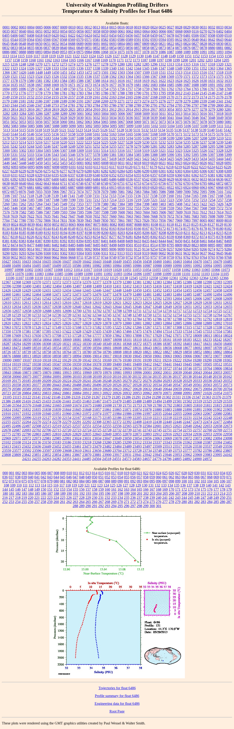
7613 (211, 212)
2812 (228, 105)
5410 (47, 159)
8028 (23, 224)
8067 (88, 224)
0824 (187, 44)
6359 (170, 175)
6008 (105, 163)
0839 (55, 48)
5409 (39, 159)
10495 (36, 266)
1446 (31, 72)
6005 (96, 163)
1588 (96, 81)
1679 (129, 85)
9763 (195, 257)
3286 (39, 114)
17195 (107, 327)
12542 (46, 298)
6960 (195, 187)
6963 (203, 187)
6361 (187, 175)
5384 (129, 155)
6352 (113, 175)
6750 (113, 183)
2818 (47, 109)
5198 (162, 138)
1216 (14, 64)
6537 (137, 179)
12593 (167, 298)
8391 (55, 241)
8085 (121, 224)
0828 (203, 44)
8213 (203, 233)
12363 (193, 278)
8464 (211, 241)
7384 (121, 204)
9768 (228, 257)
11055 (156, 270)
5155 (47, 134)
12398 (16, 286)
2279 (187, 101)
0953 (63, 52)
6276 (55, 171)
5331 (14, 155)
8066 (80, 224)
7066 (55, 192)
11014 (78, 270)
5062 (80, 122)
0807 (137, 44)
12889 (207, 323)
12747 (117, 315)
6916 (121, 187)
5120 (54, 130)
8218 (14, 237)
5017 (211, 114)
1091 (203, 52)
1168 (96, 60)
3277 (195, 109)
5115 (22, 130)
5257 (121, 146)
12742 (86, 315)
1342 (129, 68)
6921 (162, 187)
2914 (129, 109)
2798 (203, 105)
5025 (39, 118)
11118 (85, 278)
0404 (228, 31)
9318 (137, 253)
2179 (6, 101)
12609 (227, 298)
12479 (127, 294)
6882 (39, 187)
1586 (80, 81)
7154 (121, 196)
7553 (137, 208)
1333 (55, 68)
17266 (137, 327)
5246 (47, 146)
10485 (227, 261)
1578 (14, 81)
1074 (113, 52)
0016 (121, 27)
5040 (162, 118)
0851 (88, 48)
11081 (29, 274)
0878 (203, 48)
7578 (14, 212)
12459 (227, 290)
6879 (22, 187)
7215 (121, 200)
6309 (228, 171)
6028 (219, 163)
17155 (66, 327)
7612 (203, 212)
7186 (39, 200)
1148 (164, 56)
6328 (30, 175)
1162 (48, 60)
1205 (225, 60)
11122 (104, 278)
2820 (63, 109)
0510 (228, 35)
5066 (113, 122)
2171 (178, 97)
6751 (121, 183)
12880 (127, 323)
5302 (22, 151)
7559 (170, 208)
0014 (104, 27)
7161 (178, 196)
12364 (203, 278)
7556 (145, 208)
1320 (219, 64)
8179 (211, 229)
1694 (6, 89)
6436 (80, 179)
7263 (30, 204)
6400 (55, 179)
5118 (38, 130)
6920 (154, 187)
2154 (47, 97)
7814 (55, 220)
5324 (187, 151)
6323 (22, 175)
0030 (195, 27)
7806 (47, 220)
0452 (96, 35)
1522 (22, 77)
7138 (47, 196)
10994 (207, 266)
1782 (71, 93)
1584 (63, 81)
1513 (178, 72)
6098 (55, 167)
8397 (96, 241)
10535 (66, 266)
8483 (63, 245)
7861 (121, 220)
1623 (170, 81)
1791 (145, 93)
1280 (121, 64)
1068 (104, 52)
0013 (96, 27)
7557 (154, 208)
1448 (39, 72)
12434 (66, 290)
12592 (157, 298)
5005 (113, 114)
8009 (219, 220)
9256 (162, 249)
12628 (187, 303)
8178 (203, 229)
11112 (57, 278)
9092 (88, 249)
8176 (195, 229)
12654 (217, 307)
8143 (39, 229)
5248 (63, 146)
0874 (170, 48)
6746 (80, 183)
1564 (129, 77)
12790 (187, 319)
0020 (145, 27)
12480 (137, 294)
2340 (211, 101)
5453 (63, 163)
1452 (72, 72)
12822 (26, 323)
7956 (162, 220)
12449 (127, 290)
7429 (228, 204)
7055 (39, 192)
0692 (104, 44)
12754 (177, 315)
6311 (14, 175)
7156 (137, 196)
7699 (219, 216)
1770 (6, 93)
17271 (157, 327)
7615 (228, 212)
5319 (145, 151)
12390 (207, 282)
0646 (14, 44)
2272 (129, 101)
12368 (16, 282)
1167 (88, 60)
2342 (228, 101)
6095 (31, 167)
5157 (63, 134)
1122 (76, 56)
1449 (47, 72)
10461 (167, 261)
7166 (203, 196)
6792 (178, 183)
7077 (88, 192)
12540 (26, 298)
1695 (14, 89)
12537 (16, 298)
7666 (145, 216)
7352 (71, 204)
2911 (104, 109)
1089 (187, 52)
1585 (71, 81)
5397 (211, 155)
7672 (170, 216)
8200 (105, 233)
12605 (187, 298)
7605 (154, 212)
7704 (6, 220)
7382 (113, 204)
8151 (80, 229)
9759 (170, 257)
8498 (113, 245)
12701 (87, 311)
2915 (137, 109)
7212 (96, 200)
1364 (219, 68)
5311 (96, 151)
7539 (80, 208)
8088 (138, 224)
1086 (162, 52)
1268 (30, 64)
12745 (107, 315)
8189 (39, 233)
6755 (154, 183)
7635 (47, 216)
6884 (55, 187)
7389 (129, 204)
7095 (203, 192)
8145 (55, 229)
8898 (228, 245)
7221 (154, 200)
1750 (71, 89)
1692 (219, 85)
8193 (55, 233)
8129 (219, 224)
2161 (96, 97)
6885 (63, 187)
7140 (63, 196)
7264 (39, 204)
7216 (129, 200)
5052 (14, 122)
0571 (88, 40)
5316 (121, 151)
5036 (129, 118)
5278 (129, 146)
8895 (211, 245)
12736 (56, 315)
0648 (22, 44)
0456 (129, 35)
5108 (203, 126)
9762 (187, 257)
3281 (228, 109)
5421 (137, 159)
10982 (96, 266)
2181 (22, 101)
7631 (39, 216)
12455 (187, 290)
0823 (178, 44)
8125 (195, 224)
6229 (22, 171)
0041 (31, 31)
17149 (56, 327)
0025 (162, 27)
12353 (143, 278)
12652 (197, 307)
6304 (187, 171)
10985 (127, 266)
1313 (170, 64)
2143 (187, 93)
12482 (157, 294)
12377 (96, 282)
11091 (98, 274)
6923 (178, 187)
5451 (47, 163)
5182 (39, 138)
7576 (6, 212)
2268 (96, 101)
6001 (80, 163)
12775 (56, 319)
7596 (88, 212)
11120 (94, 278)
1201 (192, 60)
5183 (47, 138)
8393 (71, 241)
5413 (71, 159)
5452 (55, 163)
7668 (154, 216)
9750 (121, 257)
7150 (88, 196)
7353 (80, 204)
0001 (6, 27)
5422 (145, 159)
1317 (203, 64)
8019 (6, 224)
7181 (227, 196)
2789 (137, 105)
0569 (71, 40)
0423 (80, 35)
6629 (170, 179)
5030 (80, 118)
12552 (107, 298)
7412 (187, 204)
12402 (46, 286)
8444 (162, 241)
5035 (121, 118)
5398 (219, 155)
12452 (157, 290)
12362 (183, 278)
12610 (6, 303)
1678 (121, 85)
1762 (170, 89)
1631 (211, 81)
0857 (137, 48)
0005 (39, 27)
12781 (107, 319)
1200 (184, 60)
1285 (145, 64)
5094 (105, 126)
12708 (117, 311)
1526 (55, 77)
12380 (127, 282)
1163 (56, 60)
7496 (47, 208)
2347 (39, 105)
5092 (88, 126)
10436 (56, 261)
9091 (80, 249)
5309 (80, 151)
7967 (170, 220)
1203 (209, 60)
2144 (195, 93)
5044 (178, 118)
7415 (195, 204)
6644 (55, 183)
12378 (107, 282)
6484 (96, 179)
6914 (104, 187)
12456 (197, 290)
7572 (219, 208)
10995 (217, 266)
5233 (170, 142)
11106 (10, 278)
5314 (104, 151)
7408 (178, 204)
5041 (170, 118)
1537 (96, 77)
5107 (195, 126)
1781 (63, 93)
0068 (179, 31)
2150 (14, 97)
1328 (47, 68)
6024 (187, 163)
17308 (177, 327)
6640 (22, 183)
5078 (203, 122)
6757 (170, 183)
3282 (6, 114)
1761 (162, 89)
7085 (154, 192)
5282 (162, 146)
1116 (29, 56)
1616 (121, 81)
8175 (187, 229)
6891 (96, 187)
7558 (162, 208)
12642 (96, 307)
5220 (63, 142)
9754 (137, 257)
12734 (46, 315)
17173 (86, 327)
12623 (137, 303)
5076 (187, 122)
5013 (178, 114)
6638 (6, 183)
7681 (187, 216)
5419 (121, 159)
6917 (129, 187)
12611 (16, 303)
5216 (39, 142)
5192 (113, 138)
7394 (137, 204)
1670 (63, 85)
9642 (211, 253)
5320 (154, 151)
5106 (187, 126)
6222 (194, 167)
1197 (160, 60)
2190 (71, 101)
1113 (5, 56)
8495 (96, 245)
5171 (178, 134)
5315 (113, 151)
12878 (107, 323)
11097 (147, 274)
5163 (113, 134)
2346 (30, 105)
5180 (22, 138)
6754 (145, 183)
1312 (162, 64)
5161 (96, 134)
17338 (217, 327)
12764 (217, 315)
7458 (22, 208)
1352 (203, 68)
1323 (14, 68)
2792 (162, 105)
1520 (6, 77)
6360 (178, 175)
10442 (86, 261)
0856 (129, 48)
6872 (219, 183)
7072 (71, 192)
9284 (228, 249)
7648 (80, 216)
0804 (121, 44)
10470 (197, 261)
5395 (195, 155)
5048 (211, 118)
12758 (207, 315)
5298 (219, 146)
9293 (22, 253)
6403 (71, 179)
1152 (196, 56)
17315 (187, 327)
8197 (80, 233)
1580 (30, 81)
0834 (22, 48)
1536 (88, 77)
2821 (72, 109)
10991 (187, 266)
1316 (195, 64)
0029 (187, 27)
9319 (145, 253)
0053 (55, 31)
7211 (88, 200)
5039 (154, 118)
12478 (117, 294)
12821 (16, 323)
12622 (127, 303)
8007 (211, 220)
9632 (187, 253)
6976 (22, 192)
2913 (121, 109)
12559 (127, 298)
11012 (68, 270)
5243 (22, 146)
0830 (219, 44)
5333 (30, 155)
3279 (211, 109)
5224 (96, 142)
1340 (113, 68)
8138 (14, 229)
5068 (129, 122)
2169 (162, 97)
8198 (88, 233)
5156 (55, 134)
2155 (55, 97)
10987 (147, 266)
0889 (30, 52)
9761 (178, 257)
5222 (80, 142)
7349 (63, 204)
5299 (228, 146)
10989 (167, 266)
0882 (228, 48)
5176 (219, 134)
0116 (195, 31)
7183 (14, 200)
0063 (137, 31)
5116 (30, 130)
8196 (72, 233)
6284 (121, 171)
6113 (96, 167)
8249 (71, 237)
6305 (195, 171)
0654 (63, 44)
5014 (187, 114)
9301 (55, 253)
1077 (137, 52)
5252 (96, 146)
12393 (217, 282)
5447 (14, 163)
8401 (104, 241)
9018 (47, 249)
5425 (170, 159)
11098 (157, 274)
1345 (145, 68)
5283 (170, 146)
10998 (19, 270)
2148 (228, 93)
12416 (157, 286)
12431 (46, 290)
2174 (203, 97)
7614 (219, 212)
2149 (6, 97)
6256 (39, 171)
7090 (187, 192)
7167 (211, 196)
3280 (219, 109)
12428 (16, 290)
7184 (22, 200)
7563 (178, 208)
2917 (154, 109)
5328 (219, 151)
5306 (55, 151)
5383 (121, 155)
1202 (201, 60)
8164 (121, 229)
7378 (96, 204)
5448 (22, 163)
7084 (145, 192)
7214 (113, 200)
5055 (30, 122)
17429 (86, 331)
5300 (6, 151)
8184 (14, 233)
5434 (203, 159)
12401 (36, 286)
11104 (215, 274)
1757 (129, 89)
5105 (179, 126)
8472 (6, 245)
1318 (211, 64)
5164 (121, 134)
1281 (129, 64)
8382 (14, 241)
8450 (178, 241)
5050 (228, 118)
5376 (80, 155)
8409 (129, 241)
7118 (30, 196)
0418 (39, 35)
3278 (203, 109)
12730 (26, 315)
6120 (129, 167)
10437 (66, 261)
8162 (104, 229)
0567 (55, 40)
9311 (104, 253)
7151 (96, 196)
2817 (39, 109)
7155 (129, 196)
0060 (113, 31)
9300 (47, 253)
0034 (228, 27)
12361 (173, 278)
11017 (87, 270)
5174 (203, 134)
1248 (22, 64)
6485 (104, 179)
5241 (6, 146)
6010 (113, 163)
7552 (129, 208)
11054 (146, 270)
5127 (112, 130)
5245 (39, 146)
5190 (96, 138)
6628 (162, 179)
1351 (195, 68)
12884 (167, 323)
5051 (6, 122)
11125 (114, 278)
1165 (72, 60)
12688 (46, 311)
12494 (217, 294)
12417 (167, 286)
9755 (145, 257)
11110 (39, 278)
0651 (47, 44)
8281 (129, 237)
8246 (63, 237)
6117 (112, 167)
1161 (40, 60)
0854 (113, 48)
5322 (170, 151)
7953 (154, 220)
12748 (127, 315)
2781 (71, 105)
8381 (6, 241)
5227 (121, 142)
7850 (104, 220)
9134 (145, 249)
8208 (162, 233)
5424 (162, 159)
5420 (129, 159)
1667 (39, 85)
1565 (137, 77)
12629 (197, 303)
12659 (36, 311)
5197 (154, 138)
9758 (162, 257)
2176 (219, 97)
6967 (211, 187)
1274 (71, 64)
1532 (63, 77)
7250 (178, 200)
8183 (6, 233)
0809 (145, 44)
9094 (96, 249)
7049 (30, 192)
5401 (14, 159)
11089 (78, 274)
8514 (154, 245)
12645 (127, 307)
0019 (137, 27)
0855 (121, 48)
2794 (170, 105)
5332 (22, 155)
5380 (104, 155)
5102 (154, 126)
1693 (228, 85)
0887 (14, 52)
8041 (39, 224)
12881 (137, 323)
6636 (219, 179)
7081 (121, 192)
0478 (170, 35)
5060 (63, 122)
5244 (30, 146)
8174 (178, 229)
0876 (187, 48)
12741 (76, 315)
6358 (162, 175)
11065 (205, 270)
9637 (203, 253)
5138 (194, 130)
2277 (170, 101)
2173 (195, 97)
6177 (145, 167)
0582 (104, 40)
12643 (107, 307)
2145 (203, 93)
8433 (137, 241)
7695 (203, 216)
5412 (63, 159)
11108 (29, 278)
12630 (207, 303)
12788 (177, 319)
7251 (187, 200)
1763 (178, 89)
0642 (211, 40)
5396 (203, 155)
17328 (207, 327)
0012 (88, 27)
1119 (52, 56)
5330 (6, 155)
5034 (113, 118)
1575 (219, 77)
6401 (63, 179)
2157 (71, 97)
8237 (47, 237)
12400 (26, 286)
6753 (137, 183)
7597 (96, 212)
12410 (107, 286)
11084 (49, 274)
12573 (137, 298)
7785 (30, 220)
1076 (129, 52)
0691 (96, 44)
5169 (162, 134)
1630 (203, 81)
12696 (67, 311)
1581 (39, 81)
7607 (170, 212)
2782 (80, 105)
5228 (129, 142)
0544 (14, 40)
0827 (195, 44)
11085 (58, 274)
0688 (71, 44)
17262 (127, 327)
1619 (145, 81)
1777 (30, 93)
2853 (80, 109)
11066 (215, 270)
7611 (195, 212)
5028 (63, 118)
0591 (137, 40)
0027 (170, 27)
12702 (97, 311)
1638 (30, 85)
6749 (104, 183)
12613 (36, 303)
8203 (121, 233)
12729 (16, 315)
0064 (146, 31)
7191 (80, 200)
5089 (64, 126)
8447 (170, 241)
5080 (219, 122)
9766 (219, 257)
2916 (145, 109)
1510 (154, 72)
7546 (96, 208)
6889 (88, 187)
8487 (88, 245)
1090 (195, 52)
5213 (14, 142)
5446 (6, 163)
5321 (162, 151)
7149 (79, 196)
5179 (14, 138)
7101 (219, 192)
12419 (187, 286)
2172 (187, 97)
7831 (63, 220)
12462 (26, 294)
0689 (80, 44)
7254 (211, 200)
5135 (169, 130)
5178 (6, 138)
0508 (211, 35)
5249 (71, 146)
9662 (55, 257)
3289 (63, 114)
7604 (146, 212)
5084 (23, 126)
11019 (107, 270)
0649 (30, 44)
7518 (63, 208)
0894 (47, 52)
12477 (107, 294)
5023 (22, 118)
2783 (88, 105)
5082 (6, 126)
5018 (219, 114)
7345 (55, 204)
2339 (203, 101)
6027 (211, 163)
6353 (121, 175)
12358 (153, 278)
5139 (202, 130)
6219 (178, 167)
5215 (30, 142)
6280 (88, 171)
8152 (88, 229)
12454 (177, 290)
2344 (14, 105)
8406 (113, 241)
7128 (38, 196)
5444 (219, 159)
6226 (227, 167)
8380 (228, 237)
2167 (145, 97)
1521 (14, 77)
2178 (228, 97)
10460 (157, 261)
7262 (22, 204)
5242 (14, 146)
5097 (121, 126)
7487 (39, 208)
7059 (47, 192)
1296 (154, 64)
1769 (228, 89)
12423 (217, 286)
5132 (145, 130)
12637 (46, 307)
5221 (71, 142)
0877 (195, 48)
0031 (203, 27)
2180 (14, 101)
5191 (105, 138)
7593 (63, 212)
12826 (66, 323)
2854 (88, 109)
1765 (195, 89)
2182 (30, 101)
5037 (137, 118)
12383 (157, 282)
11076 (19, 274)
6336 (63, 175)
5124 (87, 130)
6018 (137, 163)
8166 (137, 229)
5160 (88, 134)
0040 (22, 31)
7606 (162, 212)
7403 (162, 204)
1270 (39, 64)
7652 (96, 216)
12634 (16, 307)
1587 (88, 81)
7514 (55, 208)
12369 (26, 282)
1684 (162, 85)
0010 (72, 27)
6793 (187, 183)
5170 (170, 134)
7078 (96, 192)
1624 (178, 81)
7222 (162, 200)
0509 (219, 35)
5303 (31, 151)
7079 (104, 192)
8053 (64, 224)
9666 (63, 257)
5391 (178, 155)
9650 (6, 257)
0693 (113, 44)
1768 (219, 89)
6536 (129, 179)
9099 (121, 249)
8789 (162, 245)
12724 (207, 311)
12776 (66, 319)
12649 (167, 307)
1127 (116, 56)
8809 (178, 245)
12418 (177, 286)
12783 (127, 319)
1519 (228, 72)
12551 (96, 298)
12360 (163, 278)
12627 (177, 303)
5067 (121, 122)
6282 (104, 171)
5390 (170, 155)
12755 (187, 315)
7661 (121, 216)
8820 (187, 245)
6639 (14, 183)
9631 (178, 253)
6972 (6, 192)
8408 (121, 241)
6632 (195, 179)
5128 (120, 130)
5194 (129, 138)
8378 (219, 237)
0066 (162, 31)
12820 (6, 323)
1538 (104, 77)
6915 (113, 187)
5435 (211, 159)
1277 (96, 64)
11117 (76, 278)
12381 (137, 282)
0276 (211, 31)
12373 (66, 282)
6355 (137, 175)
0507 (203, 35)
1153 (204, 56)
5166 (137, 134)
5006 (121, 114)
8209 (170, 233)
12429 (26, 290)
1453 (80, 72)
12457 (207, 290)
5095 (113, 126)
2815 (22, 109)
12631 (217, 303)
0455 (121, 35)
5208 (203, 138)
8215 (219, 233)
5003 (96, 114)
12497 (6, 298)
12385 (177, 282)
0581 (96, 40)
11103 (205, 274)
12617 (76, 303)
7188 (55, 200)
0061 (121, 31)
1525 (47, 77)
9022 (55, 249)
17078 (26, 327)
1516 (203, 72)
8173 (170, 229)
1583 (55, 81)
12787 (167, 319)
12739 (66, 315)
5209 (211, 138)
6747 (88, 183)
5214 (22, 142)
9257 (170, 249)
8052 (55, 224)
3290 (72, 114)
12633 (6, 307)
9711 (80, 257)
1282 (137, 64)
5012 (170, 114)
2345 (22, 105)
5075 (178, 122)
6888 (80, 187)
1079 (154, 52)
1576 (228, 77)
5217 (47, 142)
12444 (76, 290)
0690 (88, 44)
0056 (80, 31)
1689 (203, 85)
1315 (187, 64)
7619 (14, 216)
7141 (71, 196)
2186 (39, 101)
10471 (207, 261)
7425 (211, 204)
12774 (46, 319)
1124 (92, 56)
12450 (137, 290)
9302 (63, 253)
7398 (145, 204)
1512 (170, 72)
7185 (31, 200)
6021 (162, 163)
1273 (63, 64)
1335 (71, 68)
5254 (104, 146)
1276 (88, 64)
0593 (154, 40)
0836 (39, 48)
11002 (28, 270)
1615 (113, 81)
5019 (228, 114)
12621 (117, 303)
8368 (178, 237)
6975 (14, 192)
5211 (228, 138)
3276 (187, 109)
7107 (14, 196)
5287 (195, 146)
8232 (39, 237)
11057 (166, 270)
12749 (137, 315)
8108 (154, 224)
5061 (71, 122)
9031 (63, 249)
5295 (211, 146)
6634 (211, 179)
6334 (47, 175)
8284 (137, 237)
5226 (113, 142)
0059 (105, 31)
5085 (31, 126)
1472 (88, 72)
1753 (96, 89)
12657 (16, 311)
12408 (87, 286)
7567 (195, 208)
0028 (178, 27)
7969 (178, 220)
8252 (80, 237)
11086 (68, 274)
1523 (30, 77)
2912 (113, 109)
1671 (71, 85)
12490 (207, 294)
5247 (55, 146)
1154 (212, 56)
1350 (187, 68)
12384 (167, 282)
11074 (9, 274)
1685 (170, 85)
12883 (157, 323)
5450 (39, 163)
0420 (55, 35)
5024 (30, 118)
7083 (137, 192)
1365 (228, 68)
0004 (31, 27)
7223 (170, 200)
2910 (96, 109)
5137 (186, 130)
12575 (147, 298)
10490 (16, 266)
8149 (71, 229)
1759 (145, 89)
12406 (67, 286)
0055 (72, 31)
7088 (170, 192)
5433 (195, 159)
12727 (227, 311)
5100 (138, 126)
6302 (170, 171)
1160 (32, 60)
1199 (176, 60)
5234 (178, 142)
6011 (121, 163)
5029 (71, 118)
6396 (39, 179)
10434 (36, 261)
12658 (26, 311)
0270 (203, 31)
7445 (6, 208)
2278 (178, 101)
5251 (88, 146)
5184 (55, 138)
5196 (146, 138)
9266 (203, 249)
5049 (219, 118)
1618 (137, 81)
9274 (211, 249)
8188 (31, 233)
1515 (195, 72)
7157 (145, 196)
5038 (145, 118)
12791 (197, 319)
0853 (104, 48)
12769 (16, 319)
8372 (195, 237)
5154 (39, 134)
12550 (86, 298)
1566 (145, 77)
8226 (30, 237)
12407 (77, 286)
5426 (178, 159)
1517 (211, 72)
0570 (80, 40)
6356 (145, 175)
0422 (71, 35)
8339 (170, 237)
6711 (63, 183)
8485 (72, 245)
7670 (162, 216)
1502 (113, 72)
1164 (64, 60)
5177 (228, 134)
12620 (107, 303)
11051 (127, 270)
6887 (71, 187)
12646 (137, 307)
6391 (6, 179)
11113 (66, 278)
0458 (145, 35)
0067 (170, 31)
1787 (113, 93)
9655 (22, 257)
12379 (117, 282)
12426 (6, 290)
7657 (104, 216)
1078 (145, 52)
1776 (22, 93)
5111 (220, 126)
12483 (167, 294)
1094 (228, 52)
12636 (36, 307)
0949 (55, 52)
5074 (170, 122)
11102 (195, 274)
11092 (108, 274)
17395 (46, 331)
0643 (219, 40)
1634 (6, 85)
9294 (31, 253)
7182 (6, 200)
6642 (39, 183)
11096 (137, 274)
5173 (195, 134)
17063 (6, 327)
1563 (121, 77)
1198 (168, 60)
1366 (6, 72)
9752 (129, 257)
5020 (6, 118)
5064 (96, 122)
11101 (186, 274)
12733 (36, 315)
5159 (80, 134)
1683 (154, 85)
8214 (211, 233)
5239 (219, 142)
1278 (104, 64)
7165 (195, 196)
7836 (71, 220)
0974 (71, 52)
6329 (39, 175)
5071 (145, 122)
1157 (8, 60)
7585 (31, 212)
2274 (145, 101)
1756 (121, 89)
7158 (153, 196)
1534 (71, 77)
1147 (156, 56)
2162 (104, 97)
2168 (154, 97)
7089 (178, 192)
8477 (31, 245)
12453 (167, 290)
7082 (129, 192)
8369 (187, 237)
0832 (6, 48)
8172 (162, 229)
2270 (113, 101)
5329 (228, 151)
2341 (219, 101)
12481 (147, 294)
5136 (178, 130)
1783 (80, 93)
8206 (146, 233)
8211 (187, 233)
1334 (63, 68)
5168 (154, 134)
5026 (47, 118)
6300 (154, 171)
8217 (6, 237)
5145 (22, 134)
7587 (47, 212)
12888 (197, 323)
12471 (56, 294)
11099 (166, 274)
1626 (195, 81)
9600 (154, 253)
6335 (55, 175)
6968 (219, 187)
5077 (195, 122)
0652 (55, 44)
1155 (220, 56)
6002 (88, 163)
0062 (129, 31)
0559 (22, 40)
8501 (129, 245)
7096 (211, 192)
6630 (178, 179)
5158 (71, 134)
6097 (47, 167)
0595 (170, 40)
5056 (39, 122)
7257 (219, 200)
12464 (36, 294)
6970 (228, 187)
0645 (6, 44)
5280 (145, 146)
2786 (113, 105)
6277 (63, 171)
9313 (121, 253)
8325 (162, 237)
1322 (6, 68)
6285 (129, 171)
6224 (211, 167)
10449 (117, 261)
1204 (217, 60)
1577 (6, 81)
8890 (203, 245)
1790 (137, 93)
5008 (137, 114)
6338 (80, 175)
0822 (170, 44)
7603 (137, 212)
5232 (162, 142)
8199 (96, 233)
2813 (6, 109)
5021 (14, 118)
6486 (113, 179)
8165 (129, 229)
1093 (219, 52)
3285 (31, 114)
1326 (30, 68)
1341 (121, 68)
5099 (129, 126)
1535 (80, 77)
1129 (132, 56)
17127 (46, 327)
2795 (178, 105)
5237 (203, 142)
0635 (187, 40)
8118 (170, 224)
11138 (123, 278)
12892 (217, 323)
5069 (137, 122)
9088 (71, 249)
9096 (113, 249)
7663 (129, 216)
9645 (219, 253)
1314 (178, 64)
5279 (137, 146)
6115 (104, 167)
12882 (147, 323)
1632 (219, 81)
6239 (30, 171)
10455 (127, 261)
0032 (211, 27)
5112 (227, 126)
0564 (30, 40)
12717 (177, 311)
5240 (228, 142)
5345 (63, 155)
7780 (22, 220)
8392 (63, 241)
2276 (162, 101)
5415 (88, 159)
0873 (162, 48)
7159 (162, 196)
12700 (77, 311)
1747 (47, 89)
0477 (162, 35)
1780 (55, 93)
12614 (46, 303)
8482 (55, 245)
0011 (80, 27)
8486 (80, 245)
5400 (6, 159)
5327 (211, 151)
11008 (58, 270)
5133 (153, 130)
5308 (72, 151)
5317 (129, 151)
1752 (88, 89)
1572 (195, 77)
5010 (154, 114)
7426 (219, 204)
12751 (157, 315)
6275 (47, 171)
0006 (47, 27)
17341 (227, 327)
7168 (219, 196)
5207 (195, 138)
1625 (187, 81)
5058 (55, 122)
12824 (46, 323)
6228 (14, 171)
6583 (154, 179)
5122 (71, 130)
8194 (63, 233)
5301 (14, 151)
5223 (88, 142)
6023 (178, 163)
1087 (170, 52)
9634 (195, 253)
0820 (154, 44)
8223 (22, 237)
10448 (107, 261)
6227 (6, 171)
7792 (39, 220)
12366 (224, 278)
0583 (113, 40)
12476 (96, 294)
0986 (96, 52)
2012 (178, 93)
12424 (227, 286)
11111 (48, 278)
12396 (6, 286)
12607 (207, 298)
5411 (55, 159)
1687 (187, 85)
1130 (140, 56)
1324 (22, 68)
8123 (186, 224)
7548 (113, 208)
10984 (117, 266)
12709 (127, 311)
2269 (104, 101)
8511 (145, 245)
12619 (96, 303)
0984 (88, 52)
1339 (104, 68)
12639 (66, 307)
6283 (113, 171)
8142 (30, 229)
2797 (195, 105)
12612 (26, 303)
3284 (22, 114)
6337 (71, 175)
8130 (227, 224)
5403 (31, 159)
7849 (96, 220)
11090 (88, 274)
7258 (228, 200)
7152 (104, 196)
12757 (197, 315)
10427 (6, 261)
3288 (55, 114)
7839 (80, 220)
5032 (96, 118)
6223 (203, 167)
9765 (211, 257)
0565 (39, 40)
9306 (96, 253)
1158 (16, 60)
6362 (195, 175)
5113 (6, 130)
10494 (26, 266)
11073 (225, 270)
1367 (14, 72)
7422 (203, 204)
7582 (22, 212)
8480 (39, 245)
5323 (178, 151)
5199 (170, 138)
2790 (145, 105)
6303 (178, 171)
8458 (195, 241)
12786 (157, 319)
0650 (39, 44)
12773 (36, 319)
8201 (113, 233)
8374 (203, 237)
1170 (112, 60)
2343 (6, 105)
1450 (55, 72)
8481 (47, 245)
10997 (8, 270)
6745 (71, 183)
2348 (47, 105)
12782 (117, 319)
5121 (62, 130)
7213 (104, 200)
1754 (104, 89)
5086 (39, 126)
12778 (76, 319)
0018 (129, 27)
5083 (14, 126)
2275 (154, 101)
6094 (23, 167)
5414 (80, 159)
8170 (154, 229)
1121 (68, 56)
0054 (63, 31)
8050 (47, 224)
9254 (154, 249)
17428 (76, 331)
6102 (80, 167)
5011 (162, 114)
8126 (203, 224)
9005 (22, 249)
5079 (211, 122)
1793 (154, 93)
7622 (30, 216)
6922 (170, 187)
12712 (147, 311)
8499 (121, 245)
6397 (47, 179)
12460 (6, 294)
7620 (22, 216)
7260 (6, 204)
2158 (80, 97)
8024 (14, 224)
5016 (203, 114)
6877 (14, 187)
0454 (113, 35)
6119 (120, 167)
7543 (88, 208)
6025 (195, 163)
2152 (30, 97)
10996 (227, 266)
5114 (14, 130)
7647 (71, 216)
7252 (195, 200)
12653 (207, 307)
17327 (197, 327)
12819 (227, 319)
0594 (162, 40)
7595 (80, 212)
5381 (113, 155)
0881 (219, 48)
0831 (228, 44)
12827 (76, 323)
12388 (197, 282)
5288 (203, 146)
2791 (154, 105)
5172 (187, 134)
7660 (113, 216)
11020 (117, 270)
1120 (60, 56)
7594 (72, 212)
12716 (167, 311)
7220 (145, 200)
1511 (162, 72)
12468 (46, 294)
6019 (145, 163)
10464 (187, 261)
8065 (72, 224)
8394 (80, 241)
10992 (197, 266)
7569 (211, 208)
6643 (47, 183)
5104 (171, 126)
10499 (56, 266)
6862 (211, 183)
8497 (105, 245)
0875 (178, 48)
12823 (36, 323)
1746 (39, 89)
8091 (146, 224)
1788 (121, 93)
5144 (14, 134)
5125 (95, 130)
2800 (219, 105)
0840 (63, 48)
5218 (55, 142)
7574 (228, 208)
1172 (128, 60)
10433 (26, 261)
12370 (36, 282)
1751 (80, 89)
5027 (55, 118)
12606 (197, 298)
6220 (186, 167)
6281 (96, 171)
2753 (55, 105)
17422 (66, 331)
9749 (113, 257)
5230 (145, 142)
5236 (195, 142)
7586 (39, 212)
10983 (107, 266)
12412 (127, 286)
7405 (170, 204)
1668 (47, 85)
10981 (86, 266)
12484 (177, 294)
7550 (121, 208)
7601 (129, 212)
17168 (76, 327)
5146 (30, 134)
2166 (137, 97)
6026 (203, 163)
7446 (14, 208)
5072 (154, 122)
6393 (22, 179)
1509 (146, 72)
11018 (97, 270)
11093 (117, 274)
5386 (145, 155)
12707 (107, 311)
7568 (203, 208)
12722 (187, 311)
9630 (170, 253)
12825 (56, 323)
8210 (179, 233)
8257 (104, 237)
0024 (154, 27)
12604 (177, 298)
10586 (76, 266)
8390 (47, 241)
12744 (96, 315)
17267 (147, 327)
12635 (26, 307)
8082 (113, 224)
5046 (195, 118)
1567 (154, 77)
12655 (227, 307)
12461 (16, 294)
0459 (154, 35)
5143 (6, 134)
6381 (211, 175)
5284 (178, 146)
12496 (227, 294)
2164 (121, 97)
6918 (137, 187)
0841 (71, 48)
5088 (55, 126)
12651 (187, 307)
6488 (121, 179)
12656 (6, 311)
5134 (161, 130)
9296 (39, 253)
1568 (162, 77)
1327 (39, 68)
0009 (63, 27)
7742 (14, 220)
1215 (6, 64)
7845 (88, 220)
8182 (228, 229)
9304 (80, 253)
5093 (97, 126)
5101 (146, 126)
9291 (14, 253)
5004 (105, 114)
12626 (167, 303)
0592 (145, 40)
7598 (105, 212)
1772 (14, 93)
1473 (96, 72)
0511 (6, 40)
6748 (96, 183)
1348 (170, 68)
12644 (117, 307)
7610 (187, 212)
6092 (6, 167)
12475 (86, 294)
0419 (47, 35)
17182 (96, 327)
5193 (121, 138)
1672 (80, 85)
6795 (203, 183)
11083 (39, 274)
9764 (203, 257)
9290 (6, 253)
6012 (129, 163)
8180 (219, 229)
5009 (146, 114)
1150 (180, 56)
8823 (195, 245)
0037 (14, 31)
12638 (56, 307)
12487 (197, 294)
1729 (30, 89)
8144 (47, 229)
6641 (31, 183)
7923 (137, 220)
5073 (162, 122)
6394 (30, 179)
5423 (154, 159)
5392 (187, 155)
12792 (207, 319)
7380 (104, 204)
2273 (137, 101)
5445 (228, 159)
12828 (86, 323)
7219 (137, 200)
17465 (117, 331)
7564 (187, 208)
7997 (195, 220)
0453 (104, 35)
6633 (203, 179)
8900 (14, 249)
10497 (46, 266)
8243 (55, 237)
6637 (228, 179)
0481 (187, 35)
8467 (219, 241)
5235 (187, 142)
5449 (31, 163)
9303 (72, 253)
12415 (147, 286)
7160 (170, 196)
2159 (88, 97)
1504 (129, 72)
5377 (88, 155)
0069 (187, 31)
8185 (22, 233)
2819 (55, 109)
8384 (30, 241)
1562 (113, 77)
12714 (157, 311)
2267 (88, 101)
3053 (162, 109)
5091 (80, 126)
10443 (96, 261)
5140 (211, 130)
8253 (88, 237)
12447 (107, 290)
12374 (76, 282)
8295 (145, 237)
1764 (187, 89)
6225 (219, 167)
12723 (197, 311)
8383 (22, 241)
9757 (154, 257)
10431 (16, 261)
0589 (129, 40)
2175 (211, 97)
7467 (30, 208)
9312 (113, 253)
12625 (157, 303)
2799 (211, 105)
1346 (154, 68)
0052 (47, 31)
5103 (162, 126)
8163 (113, 229)
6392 (14, 179)
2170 (170, 97)
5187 (72, 138)
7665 (137, 216)
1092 (211, 52)
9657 (31, 257)
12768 (6, 319)
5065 (104, 122)
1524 (39, 77)
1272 (55, 64)
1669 (55, 85)
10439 (76, 261)
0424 (88, 35)
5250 (80, 146)
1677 (113, 85)
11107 (19, 278)
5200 (179, 138)
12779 (86, 319)
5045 (187, 118)
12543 (56, 298)
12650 (177, 307)
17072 (16, 327)
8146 (63, 229)
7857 (113, 220)
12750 (147, 315)
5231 (154, 142)
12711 (137, 311)
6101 (72, 167)
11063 (195, 270)
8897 (219, 245)
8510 (137, 245)
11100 (176, 274)
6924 (187, 187)
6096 (39, 167)
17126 (36, 327)
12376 (86, 282)
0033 (219, 27)
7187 (47, 200)
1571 (187, 77)
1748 (55, 89)
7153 (112, 196)
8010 (228, 220)
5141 (219, 130)
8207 (154, 233)
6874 (6, 187)
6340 (96, 175)
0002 (14, 27)
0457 (137, 35)
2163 (113, 97)
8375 (211, 237)
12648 (157, 307)
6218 (170, 167)
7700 (228, 216)
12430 (36, 290)
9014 (30, 249)
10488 (6, 266)
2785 (104, 105)
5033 (104, 118)
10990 (177, 266)
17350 (6, 331)
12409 (97, 286)
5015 (195, 114)
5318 (137, 151)
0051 (39, 31)
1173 (136, 60)
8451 (187, 241)
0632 (178, 40)
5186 (63, 138)
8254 (96, 237)
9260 (178, 249)
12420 (197, 286)
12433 (56, 290)
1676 (104, 85)
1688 (195, 85)
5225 (104, 142)
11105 (224, 274)
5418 (113, 159)
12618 (86, 303)
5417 (104, 159)
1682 (145, 85)
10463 (177, 261)
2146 (211, 93)
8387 (39, 241)
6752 (129, 183)
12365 (213, 278)
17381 (26, 331)
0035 (6, 31)
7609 (179, 212)
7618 (6, 216)
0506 (195, 35)
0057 (88, 31)
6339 (88, 175)
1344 (137, 68)
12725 (217, 311)
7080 (113, 192)
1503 (121, 72)
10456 (137, 261)
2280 (195, 101)
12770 (26, 319)
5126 (104, 130)
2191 (80, 101)
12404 (56, 286)
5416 (96, 159)
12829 (96, 323)
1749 (63, 89)
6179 (153, 167)
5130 (128, 130)
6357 (154, 175)
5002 (88, 114)
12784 (137, 319)
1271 (47, 64)
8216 (228, 233)
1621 (154, 81)
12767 (227, 315)
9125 (137, 249)
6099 (64, 167)
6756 (162, 183)
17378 (16, 331)
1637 (22, 85)
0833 (14, 48)
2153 (39, 97)
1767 (211, 89)
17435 (96, 331)
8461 (203, 241)
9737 (96, 257)
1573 (203, 77)
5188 (80, 138)
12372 (56, 282)
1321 (228, 64)
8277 (113, 237)
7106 (6, 196)
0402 (219, 31)
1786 (104, 93)
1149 (172, 56)
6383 (228, 175)
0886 (6, 52)
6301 (162, 171)
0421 (63, 35)
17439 (107, 331)
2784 (96, 105)
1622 (162, 81)
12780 (96, 319)
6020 (154, 163)
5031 (88, 118)
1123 (84, 56)
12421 (207, 286)
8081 (105, 224)
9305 (88, 253)
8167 (145, 229)
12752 (167, 315)
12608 (217, 298)
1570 (178, 77)
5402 (22, 159)
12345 (133, 278)
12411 (117, 286)
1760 (154, 89)
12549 (76, 298)
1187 (144, 60)
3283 (14, 114)
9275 (219, 249)
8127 (211, 224)
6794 (195, 183)
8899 (6, 249)
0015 (113, 27)
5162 (104, 134)
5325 (195, 151)
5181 (31, 138)
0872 (154, 48)
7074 (80, 192)
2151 (22, 97)
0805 (129, 44)
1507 (137, 72)
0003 (22, 27)
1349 (178, 68)
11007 (48, 270)
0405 (6, 35)
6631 (187, 179)
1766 (203, 89)
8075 (97, 224)
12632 (227, 303)
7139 (55, 196)
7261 (14, 204)
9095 (104, 249)
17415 (56, 331)
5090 (72, 126)
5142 (227, 130)
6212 (161, 167)
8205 (137, 233)
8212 (195, 233)
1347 (162, 68)
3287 (47, 114)
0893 (39, 52)
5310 (88, 151)
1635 (14, 85)
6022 (170, 163)
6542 (145, 179)
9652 (14, 257)
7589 (55, 212)
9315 (129, 253)
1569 (170, 77)
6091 (228, 163)
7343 (47, 204)
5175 (211, 134)
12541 (36, 298)
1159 (24, 60)
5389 (162, 155)
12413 (137, 286)
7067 (63, 192)
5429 (187, 159)
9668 (72, 257)
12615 (56, 303)
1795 (162, 93)
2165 (129, 97)
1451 (63, 72)
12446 (96, 290)
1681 (137, 85)
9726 (88, 257)
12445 (86, 290)
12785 (147, 319)
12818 (217, 319)
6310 (6, 175)
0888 (22, 52)
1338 (96, 68)
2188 (55, 101)
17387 (36, 331)
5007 (129, 114)
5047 (203, 118)
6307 (211, 171)
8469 (228, 241)
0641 (203, 40)
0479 (178, 35)
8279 (121, 237)
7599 (113, 212)
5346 (71, 155)
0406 (14, 35)
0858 (145, 48)
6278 (71, 171)
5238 (211, 142)
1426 (22, 72)
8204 (129, 233)
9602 (162, 253)
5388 (154, 155)
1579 (22, 81)
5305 (47, 151)
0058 (96, 31)
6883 (47, 187)
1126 (108, 56)
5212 (6, 142)
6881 (30, 187)
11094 (127, 274)
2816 (31, 109)
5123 (79, 130)
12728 (6, 315)
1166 (80, 60)
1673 (88, 85)
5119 (46, 130)
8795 (170, 245)
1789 (129, 93)
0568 (63, 40)
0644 (228, 40)
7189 (63, 200)
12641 (86, 307)
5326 (203, 151)
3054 (170, 109)
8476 (22, 245)
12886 (187, 323)
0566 (47, 40)
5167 (145, 134)
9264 (187, 249)
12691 (56, 311)
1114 (13, 56)
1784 (88, 93)
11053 (137, 270)
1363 (211, 68)
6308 (219, 171)
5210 (220, 138)
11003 (38, 270)
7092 (195, 192)
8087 (129, 224)
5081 (228, 122)
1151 (188, 56)
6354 (129, 175)
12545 (66, 298)
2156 (63, 97)
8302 (154, 237)
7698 (211, 216)
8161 (96, 229)
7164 (186, 196)
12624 (147, 303)
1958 (170, 93)
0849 (80, 48)
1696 (22, 89)
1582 (47, 81)
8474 (14, 245)
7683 (195, 216)
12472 (66, 294)
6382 (219, 175)
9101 (129, 249)
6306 (203, 171)
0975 (80, 52)
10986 (137, 266)
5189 (88, 138)
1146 (148, 56)
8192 (47, 233)
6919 (145, 187)
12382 (147, 282)
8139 (22, 229)
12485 (187, 294)
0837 (47, 48)
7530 (71, 208)
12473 (76, 294)
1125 (100, 56)
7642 (63, 216)
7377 (88, 204)
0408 (30, 35)
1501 (105, 72)
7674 (178, 216)
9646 (228, 253)
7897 (129, 220)
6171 (137, 167)
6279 (80, 171)
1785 (96, 93)
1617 (129, 81)
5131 (137, 130)
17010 (227, 323)
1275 (80, 64)
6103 (88, 167)
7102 (228, 192)
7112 (22, 196)
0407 (22, 35)
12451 (147, 290)
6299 (145, 171)
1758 (137, 89)
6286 (137, 171)
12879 (117, 323)
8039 (31, 224)
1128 (124, 56)
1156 (228, 56)
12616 (66, 303)
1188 (152, 60)
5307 (63, 151)
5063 (88, 122)
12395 (227, 282)
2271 (121, 101)
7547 (104, 208)
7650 (88, 216)
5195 (137, 138)
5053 (22, 122)
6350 (104, 175)
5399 (228, 155)
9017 (39, 249)
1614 (104, 81)
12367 (6, 282)
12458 (217, 290)
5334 (39, 155)
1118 (44, 56)
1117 (36, 56)
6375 (203, 175)
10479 (217, 261)
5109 (212, 126)
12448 (117, 290)
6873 (228, 183)
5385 (137, 155)
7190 (72, 200)
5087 (47, 126)
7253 (203, 200)
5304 (39, 151)
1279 (113, 64)
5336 (47, 155)
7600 (121, 212)
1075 (121, 52)
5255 (113, 146)
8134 (6, 229)
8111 (162, 224)
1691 (211, 85)
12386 (187, 282)
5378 (96, 155)
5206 (187, 138)
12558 (117, 298)
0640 (195, 40)
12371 (46, 282)
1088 (178, 52)
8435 (145, 241)
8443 (154, 241)
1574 (211, 77)
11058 (176, 270)
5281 (154, 146)
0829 (211, 44)
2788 (129, 105)
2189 (63, 101)
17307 (167, 327)
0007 (55, 27)
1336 (80, 68)
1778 (39, 93)
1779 (47, 93)
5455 (72, 163)
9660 (47, 257)
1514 (187, 72)
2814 (14, 109)
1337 (88, 68)
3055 (178, 109)
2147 (219, 93)
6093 (14, 167)
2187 (47, 101)
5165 (129, 134)
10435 (46, 261)
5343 (55, 155)
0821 (162, 44)
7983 (187, 220)
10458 (147, 261)
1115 (21, 56)
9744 (104, 257)
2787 (121, 105)
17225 (117, 327)
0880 (211, 48)
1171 (120, 60)
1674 (96, 85)
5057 (47, 122)
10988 (157, 266)
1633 (228, 81)
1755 (113, 89)
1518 (219, 72)
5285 (187, 146)
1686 (178, 85)
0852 (96, 48)
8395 (88, 241)
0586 (121, 40)
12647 (147, 307)
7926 (145, 220)
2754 (63, 105)
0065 (154, 31)
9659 (39, 257)
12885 (177, 323)
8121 (178, 224)
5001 (80, 114)
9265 (195, 249)
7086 (162, 192)
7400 (154, 204)
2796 (187, 105)
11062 (186, 270)
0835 (30, 48)
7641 (55, 216)
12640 (76, 307)
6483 (88, 179)
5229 (137, 142)
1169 (104, 60)
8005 (203, 220)
